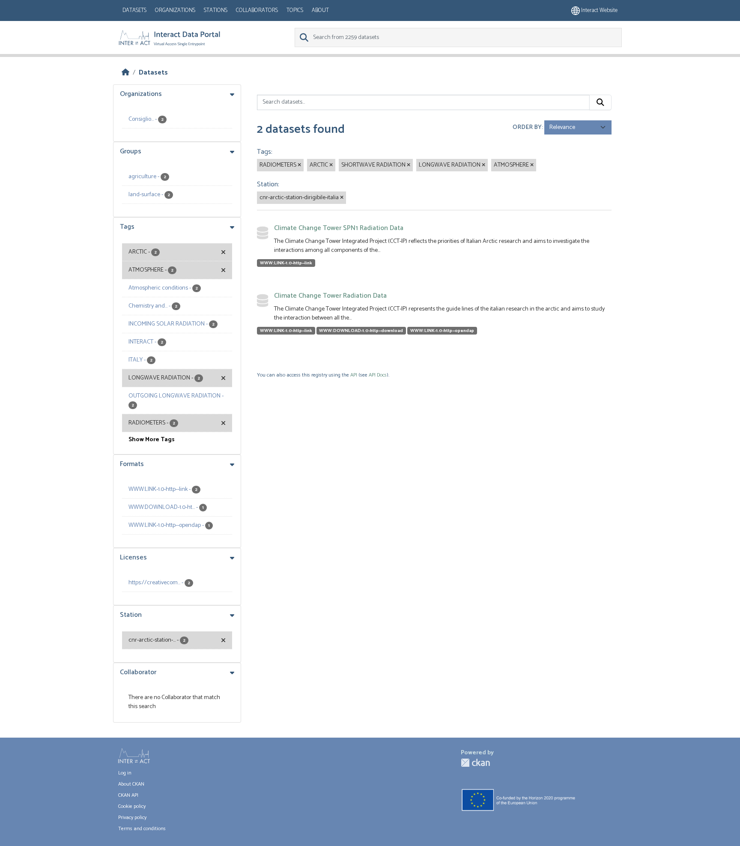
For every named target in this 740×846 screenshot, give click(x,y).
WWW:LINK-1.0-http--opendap (442, 331)
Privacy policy (132, 817)
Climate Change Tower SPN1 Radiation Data (338, 228)
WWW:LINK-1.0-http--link (286, 263)
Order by (527, 127)
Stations (215, 10)
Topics (294, 10)
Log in (124, 773)
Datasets (134, 10)
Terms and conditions (142, 829)
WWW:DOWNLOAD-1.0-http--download (361, 331)
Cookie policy (132, 806)
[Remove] (299, 165)
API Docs (378, 375)
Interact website (599, 10)
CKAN (475, 762)
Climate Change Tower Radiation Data (330, 296)
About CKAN (131, 784)
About (320, 10)
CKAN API (128, 795)
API (353, 375)
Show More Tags (151, 440)
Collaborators (257, 10)
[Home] (125, 72)
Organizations (175, 10)
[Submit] (600, 102)
